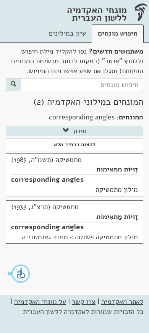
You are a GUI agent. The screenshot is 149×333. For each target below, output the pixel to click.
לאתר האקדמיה (122, 301)
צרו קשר (84, 301)
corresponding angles (47, 179)
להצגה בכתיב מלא (74, 144)
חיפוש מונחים (118, 33)
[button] (19, 273)
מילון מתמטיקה (117, 189)
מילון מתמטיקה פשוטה (106, 237)
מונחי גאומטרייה (45, 237)
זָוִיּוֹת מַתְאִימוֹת (117, 169)
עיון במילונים (67, 33)
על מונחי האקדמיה (40, 301)
